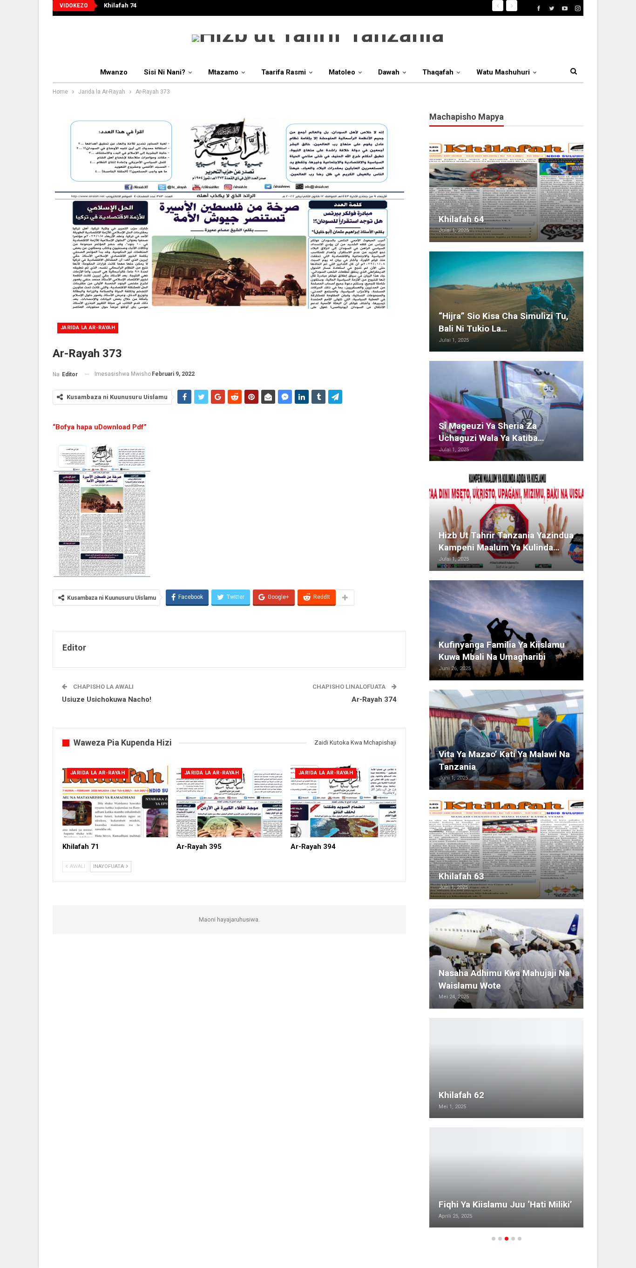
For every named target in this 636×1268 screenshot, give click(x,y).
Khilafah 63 (461, 876)
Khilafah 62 (461, 1095)
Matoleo (342, 72)
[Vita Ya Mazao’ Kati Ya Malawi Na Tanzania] (506, 740)
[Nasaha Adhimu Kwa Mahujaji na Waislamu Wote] (506, 959)
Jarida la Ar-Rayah (88, 328)
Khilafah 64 (461, 219)
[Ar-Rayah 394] (343, 800)
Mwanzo (114, 72)
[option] (506, 689)
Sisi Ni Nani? (164, 72)
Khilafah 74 (120, 5)
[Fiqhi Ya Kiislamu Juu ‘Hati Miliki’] (506, 1177)
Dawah (388, 72)
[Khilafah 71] (115, 800)
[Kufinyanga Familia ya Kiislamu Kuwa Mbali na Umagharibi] (506, 630)
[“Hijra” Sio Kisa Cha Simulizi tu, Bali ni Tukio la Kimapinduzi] (506, 301)
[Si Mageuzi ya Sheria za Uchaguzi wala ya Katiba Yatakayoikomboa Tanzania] (506, 411)
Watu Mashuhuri (503, 72)
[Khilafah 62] (506, 1068)
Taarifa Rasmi (283, 72)
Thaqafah (437, 72)
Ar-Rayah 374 (374, 699)
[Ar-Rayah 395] (229, 800)
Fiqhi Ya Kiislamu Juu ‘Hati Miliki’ (505, 1204)
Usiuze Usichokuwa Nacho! (106, 699)
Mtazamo (223, 72)
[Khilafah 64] (506, 192)
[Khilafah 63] (506, 849)
